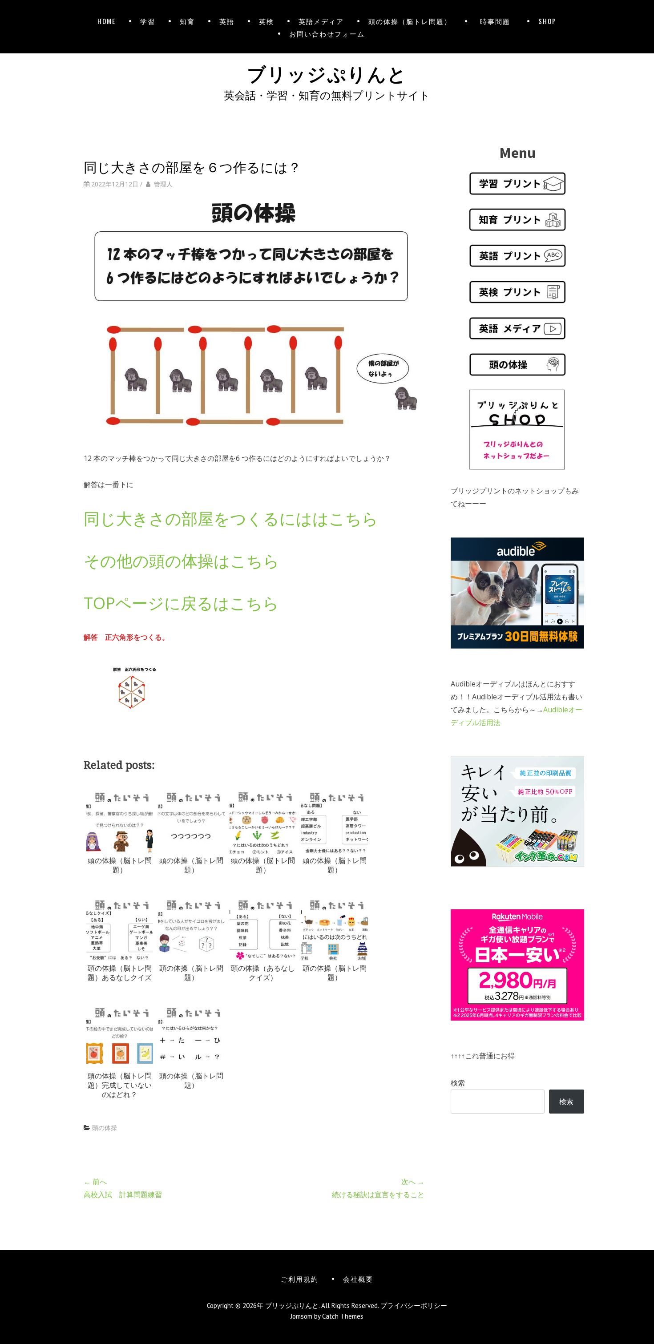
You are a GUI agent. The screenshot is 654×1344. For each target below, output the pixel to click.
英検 (266, 21)
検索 (458, 1083)
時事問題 (497, 21)
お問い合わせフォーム (327, 33)
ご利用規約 (300, 1278)
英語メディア (321, 21)
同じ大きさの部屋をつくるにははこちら (231, 518)
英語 (226, 21)
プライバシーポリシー (413, 1305)
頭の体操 (104, 1127)
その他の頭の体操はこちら (181, 561)
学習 (147, 21)
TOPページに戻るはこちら (181, 603)
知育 (187, 21)
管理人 (163, 184)
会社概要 (358, 1278)
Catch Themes (342, 1316)
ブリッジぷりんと (327, 72)
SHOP (547, 21)
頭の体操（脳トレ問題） (410, 21)
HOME (106, 21)
